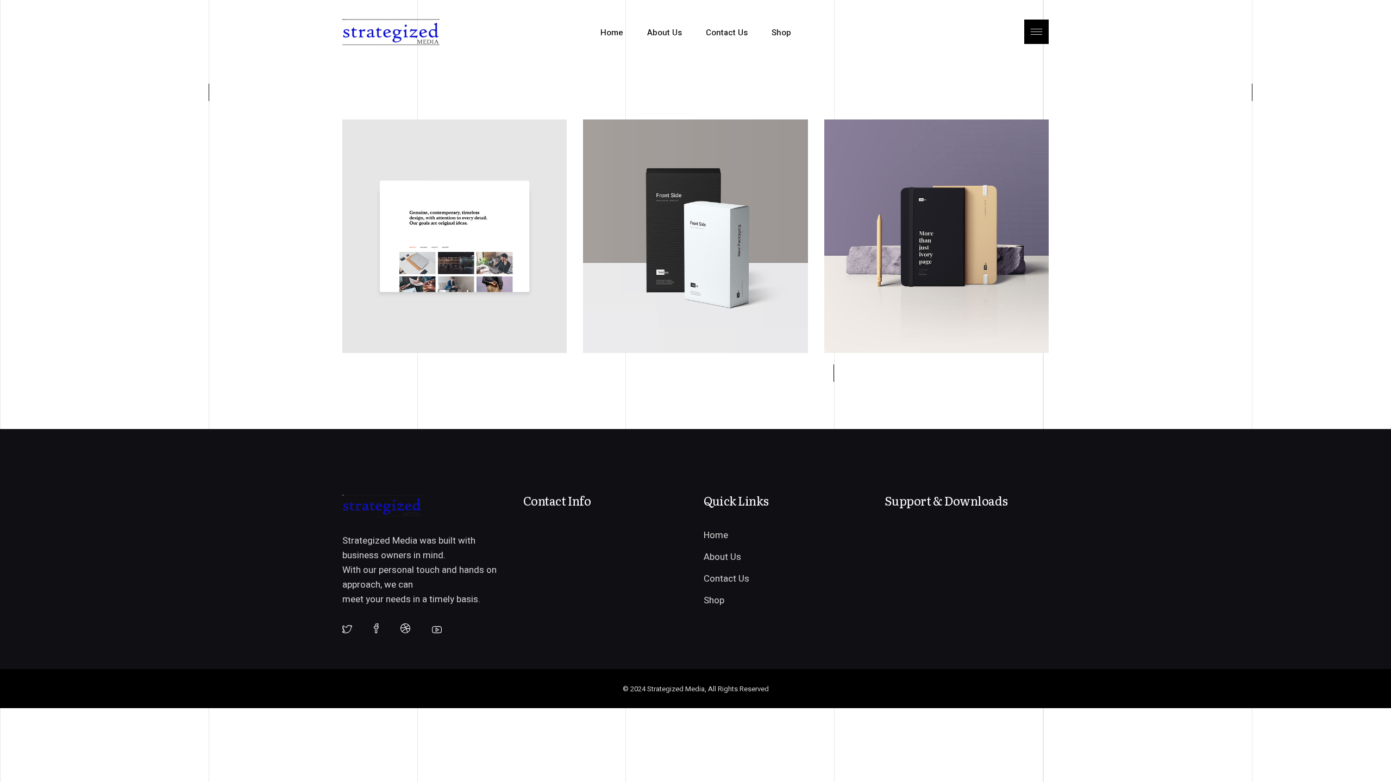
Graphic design (397, 142)
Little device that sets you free (924, 164)
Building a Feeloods (414, 164)
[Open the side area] (1036, 32)
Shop (714, 600)
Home (716, 535)
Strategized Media (676, 689)
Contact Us (726, 578)
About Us (722, 557)
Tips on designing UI (659, 164)
